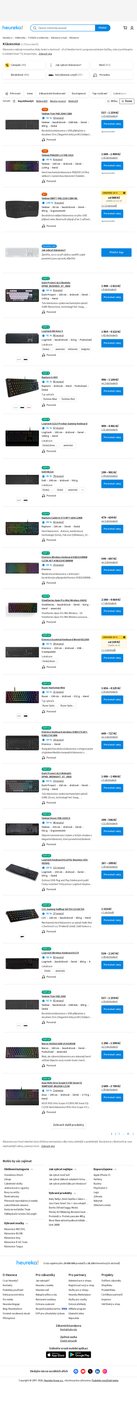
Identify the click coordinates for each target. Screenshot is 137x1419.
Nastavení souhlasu (46, 1299)
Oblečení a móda (102, 1205)
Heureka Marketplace (79, 1294)
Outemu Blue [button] (50, 399)
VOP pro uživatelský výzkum (50, 1313)
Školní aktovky (11, 1196)
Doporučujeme (103, 1169)
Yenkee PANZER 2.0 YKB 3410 (57, 155)
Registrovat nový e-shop (81, 1285)
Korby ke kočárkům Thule (17, 1209)
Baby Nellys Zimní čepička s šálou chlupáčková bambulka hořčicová (68, 1199)
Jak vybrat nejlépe (61, 1169)
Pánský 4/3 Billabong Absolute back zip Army (68, 1212)
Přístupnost (9, 1318)
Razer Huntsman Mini (53, 688)
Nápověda (73, 1318)
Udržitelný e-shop (110, 1304)
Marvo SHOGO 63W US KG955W (58, 1044)
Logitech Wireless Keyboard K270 (60, 953)
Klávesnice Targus (13, 1246)
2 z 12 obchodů (109, 206)
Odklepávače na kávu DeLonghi (20, 1214)
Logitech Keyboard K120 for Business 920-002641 (65, 861)
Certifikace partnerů (111, 1294)
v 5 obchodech (108, 780)
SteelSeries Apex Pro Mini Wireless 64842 (64, 600)
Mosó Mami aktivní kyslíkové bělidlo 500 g (68, 1220)
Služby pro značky (77, 1299)
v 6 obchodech (108, 289)
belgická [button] (85, 349)
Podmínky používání (13, 1290)
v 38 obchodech (109, 957)
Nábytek (98, 1201)
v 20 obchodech (109, 1090)
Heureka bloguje (11, 1304)
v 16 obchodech (109, 158)
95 (128, 1134)
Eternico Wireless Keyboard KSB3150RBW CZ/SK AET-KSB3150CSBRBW (64, 559)
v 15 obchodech (109, 116)
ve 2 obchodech (109, 383)
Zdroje (7, 1179)
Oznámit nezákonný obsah (16, 1313)
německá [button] (72, 349)
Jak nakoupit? (43, 1280)
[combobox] (62, 27)
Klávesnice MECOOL (14, 1229)
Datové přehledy (77, 1304)
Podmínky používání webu (105, 1380)
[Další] (133, 1134)
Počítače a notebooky (38, 37)
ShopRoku (106, 1285)
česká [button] (60, 490)
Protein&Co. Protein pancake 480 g (67, 1216)
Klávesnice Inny (12, 1238)
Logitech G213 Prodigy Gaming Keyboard (64, 424)
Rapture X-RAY (50, 377)
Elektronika (20, 37)
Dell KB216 (47, 472)
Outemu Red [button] (68, 399)
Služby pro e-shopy (78, 1290)
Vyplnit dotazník (68, 1341)
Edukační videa (76, 1313)
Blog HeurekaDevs (12, 1309)
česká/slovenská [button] (47, 349)
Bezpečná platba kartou (48, 1309)
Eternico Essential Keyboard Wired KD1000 (65, 639)
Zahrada (98, 1196)
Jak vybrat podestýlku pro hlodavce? (68, 1184)
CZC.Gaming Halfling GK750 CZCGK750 (63, 909)
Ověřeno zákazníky (111, 1280)
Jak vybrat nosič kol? (59, 1175)
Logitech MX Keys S (52, 331)
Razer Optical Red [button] (68, 706)
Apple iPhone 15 (102, 1175)
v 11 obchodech (109, 823)
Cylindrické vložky (13, 1184)
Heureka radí (42, 1290)
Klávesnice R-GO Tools (16, 1242)
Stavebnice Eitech (13, 1175)
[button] (19, 359)
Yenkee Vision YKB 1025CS (56, 818)
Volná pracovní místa (13, 1294)
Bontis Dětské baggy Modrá (63, 1207)
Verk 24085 (54, 1225)
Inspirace (106, 1299)
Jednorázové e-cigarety (16, 1188)
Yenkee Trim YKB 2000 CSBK (57, 114)
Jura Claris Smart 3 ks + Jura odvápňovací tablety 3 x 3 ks (68, 1203)
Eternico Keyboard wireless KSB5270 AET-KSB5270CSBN (65, 733)
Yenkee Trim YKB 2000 (54, 996)
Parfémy (98, 1179)
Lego (96, 1192)
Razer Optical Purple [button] (50, 706)
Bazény (97, 1184)
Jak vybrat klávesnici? (54, 250)
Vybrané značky (14, 1223)
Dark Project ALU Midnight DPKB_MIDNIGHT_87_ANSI (57, 775)
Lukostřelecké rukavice (16, 1205)
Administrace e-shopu (79, 1280)
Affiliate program (77, 1309)
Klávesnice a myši (59, 37)
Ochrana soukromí (45, 1304)
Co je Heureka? (10, 1280)
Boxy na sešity (11, 1192)
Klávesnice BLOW (13, 1233)
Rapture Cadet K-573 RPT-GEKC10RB (62, 518)
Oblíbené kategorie (16, 1169)
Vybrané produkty (60, 1193)
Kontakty (7, 1285)
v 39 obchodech (109, 476)
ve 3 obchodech (109, 521)
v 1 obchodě (107, 912)
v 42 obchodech (109, 335)
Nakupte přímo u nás (46, 1294)
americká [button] (60, 349)
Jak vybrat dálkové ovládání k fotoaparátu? (68, 1179)
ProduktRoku (108, 1290)
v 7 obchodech (108, 603)
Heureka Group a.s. (53, 1380)
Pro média (8, 1299)
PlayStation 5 (100, 1188)
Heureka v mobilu (44, 1285)
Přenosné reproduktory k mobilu (21, 1201)
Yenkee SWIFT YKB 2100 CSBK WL (60, 198)
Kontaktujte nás (68, 1329)
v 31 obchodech (109, 430)
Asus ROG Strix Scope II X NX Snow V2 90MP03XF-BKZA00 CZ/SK (62, 1084)
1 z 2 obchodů (108, 650)
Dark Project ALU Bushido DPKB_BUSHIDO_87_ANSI (56, 284)
